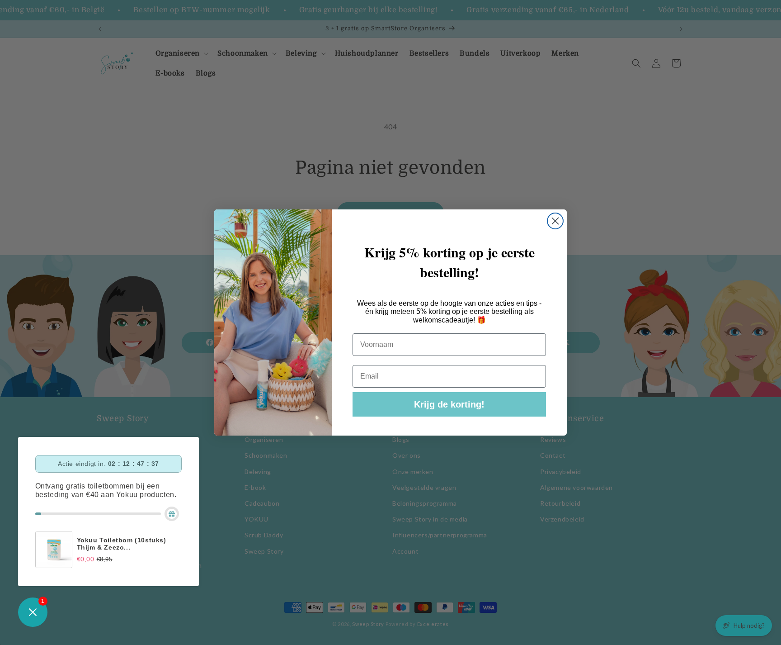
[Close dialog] (555, 221)
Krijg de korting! (449, 404)
